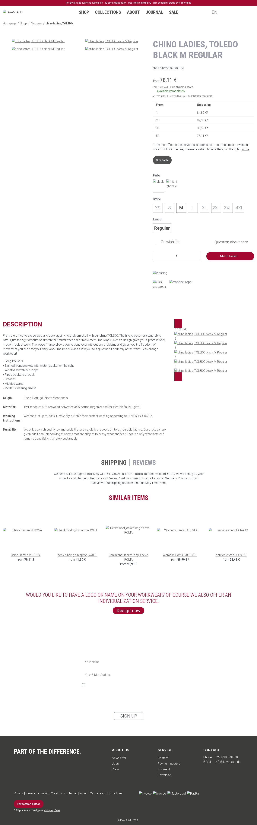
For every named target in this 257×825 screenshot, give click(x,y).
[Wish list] (241, 12)
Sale (173, 12)
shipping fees (52, 810)
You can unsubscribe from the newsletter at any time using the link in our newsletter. (123, 704)
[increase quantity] (196, 256)
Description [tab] (22, 324)
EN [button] (214, 12)
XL (204, 207)
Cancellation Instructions (106, 793)
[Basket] (248, 12)
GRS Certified (159, 287)
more (245, 149)
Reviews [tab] (144, 462)
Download (164, 775)
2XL (216, 207)
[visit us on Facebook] (205, 794)
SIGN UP (128, 716)
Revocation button (28, 803)
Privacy (19, 793)
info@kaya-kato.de (227, 762)
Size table (162, 160)
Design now (128, 610)
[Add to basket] (6, 37)
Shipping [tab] (113, 462)
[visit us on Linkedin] (237, 794)
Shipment (164, 769)
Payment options (169, 763)
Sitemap (72, 793)
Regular (162, 228)
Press (115, 769)
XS (157, 207)
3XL (228, 207)
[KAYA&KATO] (12, 12)
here (163, 483)
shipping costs (184, 86)
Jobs (115, 763)
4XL (239, 207)
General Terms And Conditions (45, 793)
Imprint (83, 793)
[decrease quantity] (157, 256)
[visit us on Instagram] (226, 794)
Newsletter (119, 758)
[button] (226, 12)
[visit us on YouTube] (216, 794)
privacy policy (108, 698)
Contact (163, 758)
